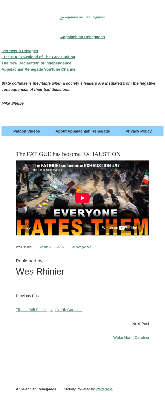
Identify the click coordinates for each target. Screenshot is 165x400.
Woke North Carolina (131, 337)
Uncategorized (82, 247)
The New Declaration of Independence (36, 63)
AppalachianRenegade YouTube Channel (39, 69)
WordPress (104, 389)
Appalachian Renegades (36, 389)
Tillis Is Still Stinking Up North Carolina (49, 310)
